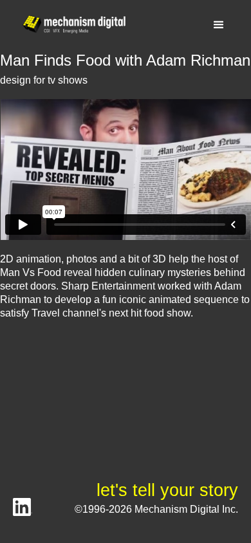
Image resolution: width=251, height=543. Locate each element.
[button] (219, 25)
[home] (71, 25)
